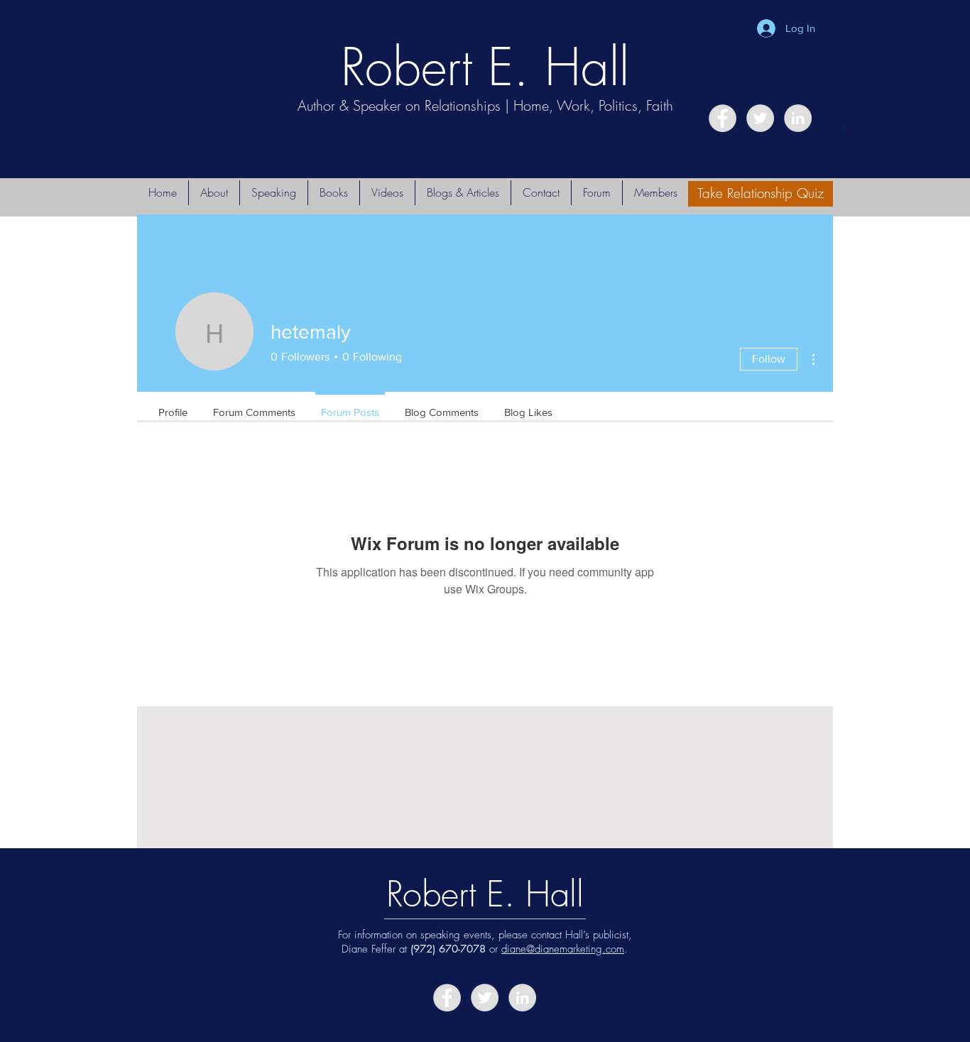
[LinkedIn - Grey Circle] (798, 118)
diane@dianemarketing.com (562, 949)
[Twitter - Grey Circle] (760, 118)
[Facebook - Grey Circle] (722, 118)
